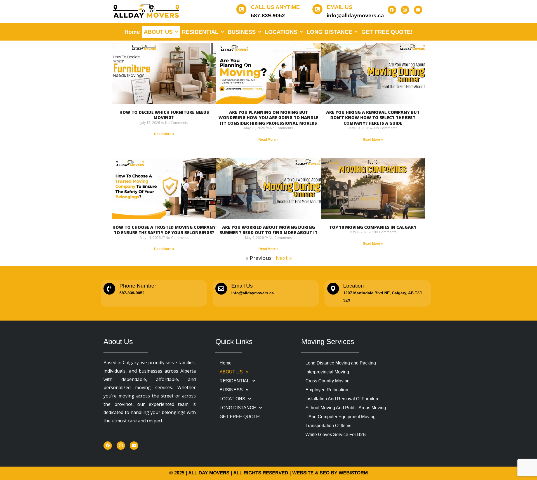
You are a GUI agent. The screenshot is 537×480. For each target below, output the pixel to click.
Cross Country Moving (327, 380)
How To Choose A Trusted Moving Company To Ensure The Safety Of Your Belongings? (164, 230)
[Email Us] (317, 9)
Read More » (164, 134)
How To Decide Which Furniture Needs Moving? (164, 115)
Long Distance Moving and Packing (340, 363)
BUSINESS (242, 32)
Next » (284, 258)
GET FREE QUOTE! (387, 32)
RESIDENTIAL (200, 32)
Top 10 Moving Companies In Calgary (372, 227)
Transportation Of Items (328, 425)
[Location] (333, 289)
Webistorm (353, 473)
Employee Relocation (326, 389)
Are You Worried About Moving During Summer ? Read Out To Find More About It (268, 230)
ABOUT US (158, 32)
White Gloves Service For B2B (335, 434)
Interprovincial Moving (327, 372)
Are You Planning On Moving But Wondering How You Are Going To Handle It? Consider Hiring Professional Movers (268, 117)
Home (132, 32)
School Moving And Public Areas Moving (345, 407)
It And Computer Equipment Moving (340, 416)
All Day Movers (208, 473)
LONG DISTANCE (329, 32)
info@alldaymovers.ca (355, 15)
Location (353, 286)
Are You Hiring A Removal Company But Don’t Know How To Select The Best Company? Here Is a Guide (373, 117)
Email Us (339, 7)
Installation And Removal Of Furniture (342, 398)
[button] (161, 32)
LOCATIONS (281, 32)
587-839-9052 (268, 15)
